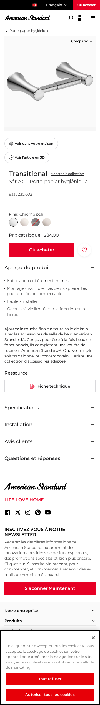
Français (54, 4)
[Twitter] (17, 512)
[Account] (79, 18)
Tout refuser (50, 678)
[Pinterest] (37, 512)
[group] (50, 81)
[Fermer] (93, 638)
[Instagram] (27, 512)
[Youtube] (47, 512)
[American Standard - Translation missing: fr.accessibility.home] (50, 486)
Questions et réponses (32, 458)
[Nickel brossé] (46, 222)
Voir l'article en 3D (30, 157)
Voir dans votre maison (34, 143)
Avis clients (18, 441)
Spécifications (21, 408)
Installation (18, 425)
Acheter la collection (67, 173)
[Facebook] (7, 512)
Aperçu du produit (27, 268)
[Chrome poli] (13, 222)
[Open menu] (93, 17)
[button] (82, 41)
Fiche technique (54, 386)
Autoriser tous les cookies (49, 694)
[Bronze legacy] (35, 222)
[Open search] (71, 17)
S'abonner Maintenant (50, 588)
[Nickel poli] (24, 222)
